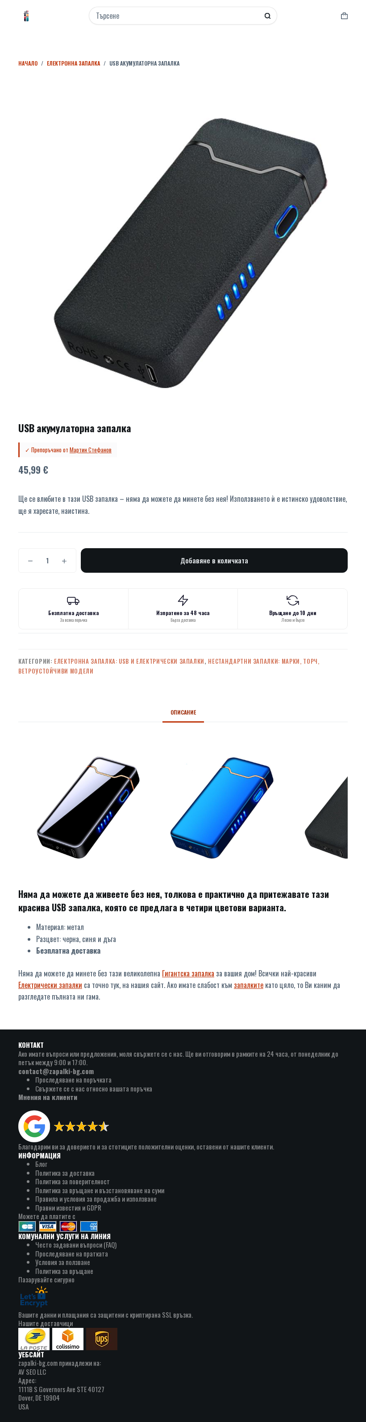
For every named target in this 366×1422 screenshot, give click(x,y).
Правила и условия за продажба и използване (96, 1198)
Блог (41, 1164)
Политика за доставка (65, 1173)
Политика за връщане (64, 1271)
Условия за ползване (62, 1262)
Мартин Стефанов (91, 449)
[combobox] (177, 15)
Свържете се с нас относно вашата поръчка (93, 1088)
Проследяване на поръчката (73, 1079)
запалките (248, 985)
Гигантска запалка (188, 973)
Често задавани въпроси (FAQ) (75, 1244)
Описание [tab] (183, 712)
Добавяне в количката (214, 560)
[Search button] (267, 16)
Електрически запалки (50, 985)
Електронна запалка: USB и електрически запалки (129, 661)
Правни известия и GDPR (68, 1207)
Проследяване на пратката (71, 1253)
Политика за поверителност (72, 1181)
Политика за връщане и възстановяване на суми (99, 1190)
